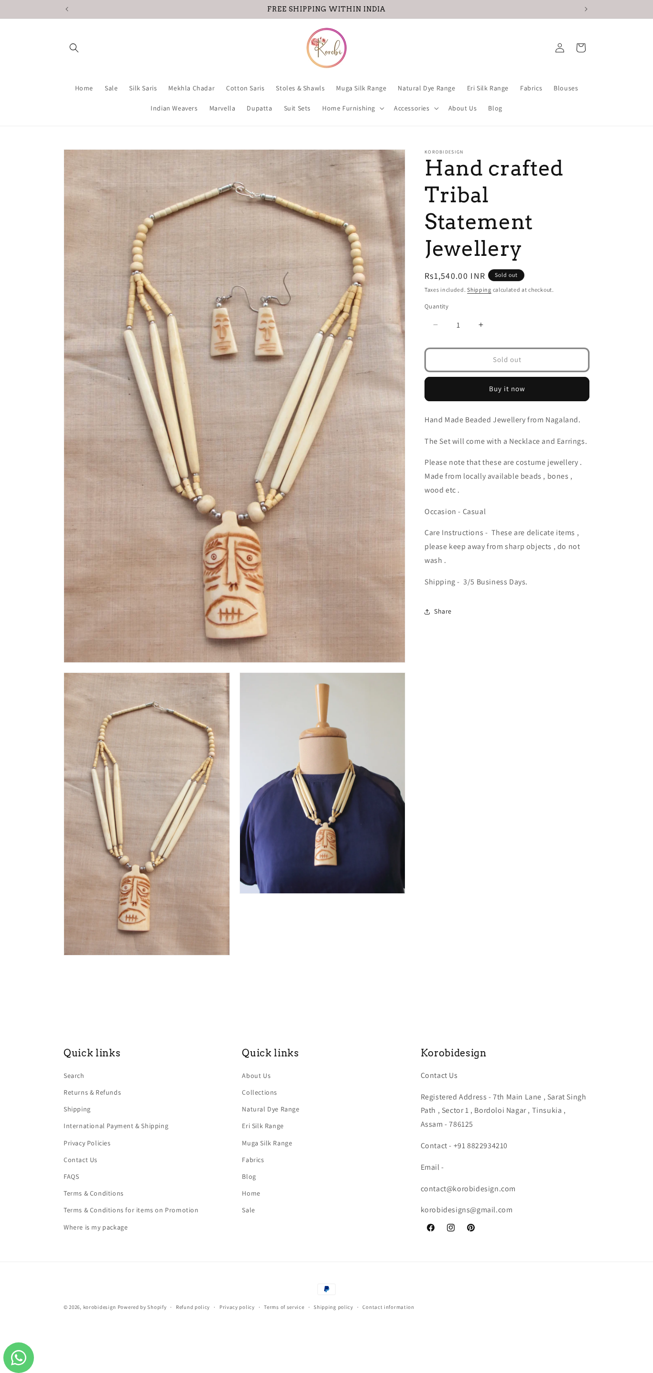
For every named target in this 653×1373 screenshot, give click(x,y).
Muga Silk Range (267, 1143)
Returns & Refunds (92, 1092)
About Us (256, 1075)
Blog (249, 1176)
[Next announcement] (586, 9)
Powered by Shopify (142, 1307)
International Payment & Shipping (116, 1126)
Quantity (436, 306)
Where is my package (96, 1227)
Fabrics (253, 1159)
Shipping (479, 289)
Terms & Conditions (94, 1193)
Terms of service (284, 1307)
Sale (248, 1210)
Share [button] (443, 611)
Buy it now (507, 388)
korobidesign (99, 1307)
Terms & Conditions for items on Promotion (131, 1210)
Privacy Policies (87, 1143)
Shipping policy (333, 1307)
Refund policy (193, 1307)
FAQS (71, 1176)
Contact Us (81, 1159)
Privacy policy (237, 1307)
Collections (259, 1092)
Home (251, 1193)
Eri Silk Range (262, 1126)
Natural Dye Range (270, 1109)
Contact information (388, 1307)
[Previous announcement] (66, 9)
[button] (74, 47)
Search (74, 1075)
